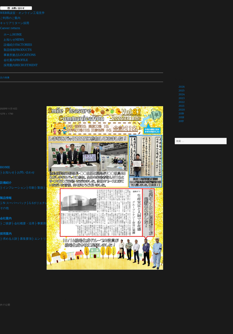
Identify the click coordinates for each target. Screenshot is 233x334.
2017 (181, 121)
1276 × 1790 (6, 113)
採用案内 (21, 65)
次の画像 (4, 77)
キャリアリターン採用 (14, 25)
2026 (182, 86)
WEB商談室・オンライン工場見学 (22, 15)
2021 (181, 105)
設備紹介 (18, 44)
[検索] (230, 141)
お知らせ (14, 39)
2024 (182, 94)
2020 (182, 109)
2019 (181, 113)
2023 (182, 98)
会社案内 (16, 60)
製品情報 (17, 50)
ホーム (13, 34)
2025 (181, 90)
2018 (181, 117)
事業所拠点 (19, 55)
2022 (182, 102)
